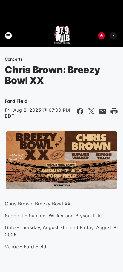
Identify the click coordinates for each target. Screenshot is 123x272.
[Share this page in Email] (103, 111)
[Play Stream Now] (113, 35)
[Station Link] (61, 35)
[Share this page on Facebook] (80, 111)
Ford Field (16, 101)
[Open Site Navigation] (8, 35)
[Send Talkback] (101, 35)
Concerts (14, 59)
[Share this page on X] (91, 111)
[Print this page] (114, 111)
